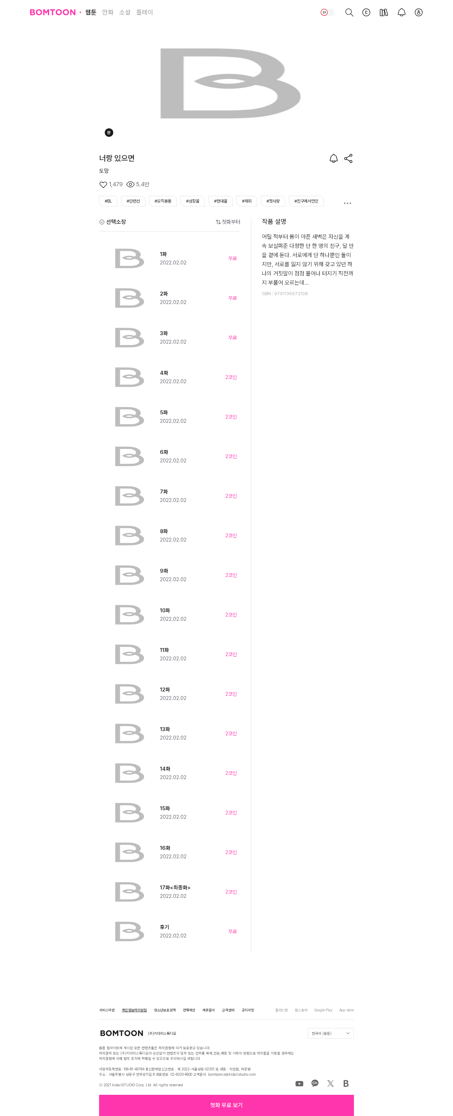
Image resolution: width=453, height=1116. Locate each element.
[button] (226, 1105)
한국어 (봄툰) (322, 1033)
